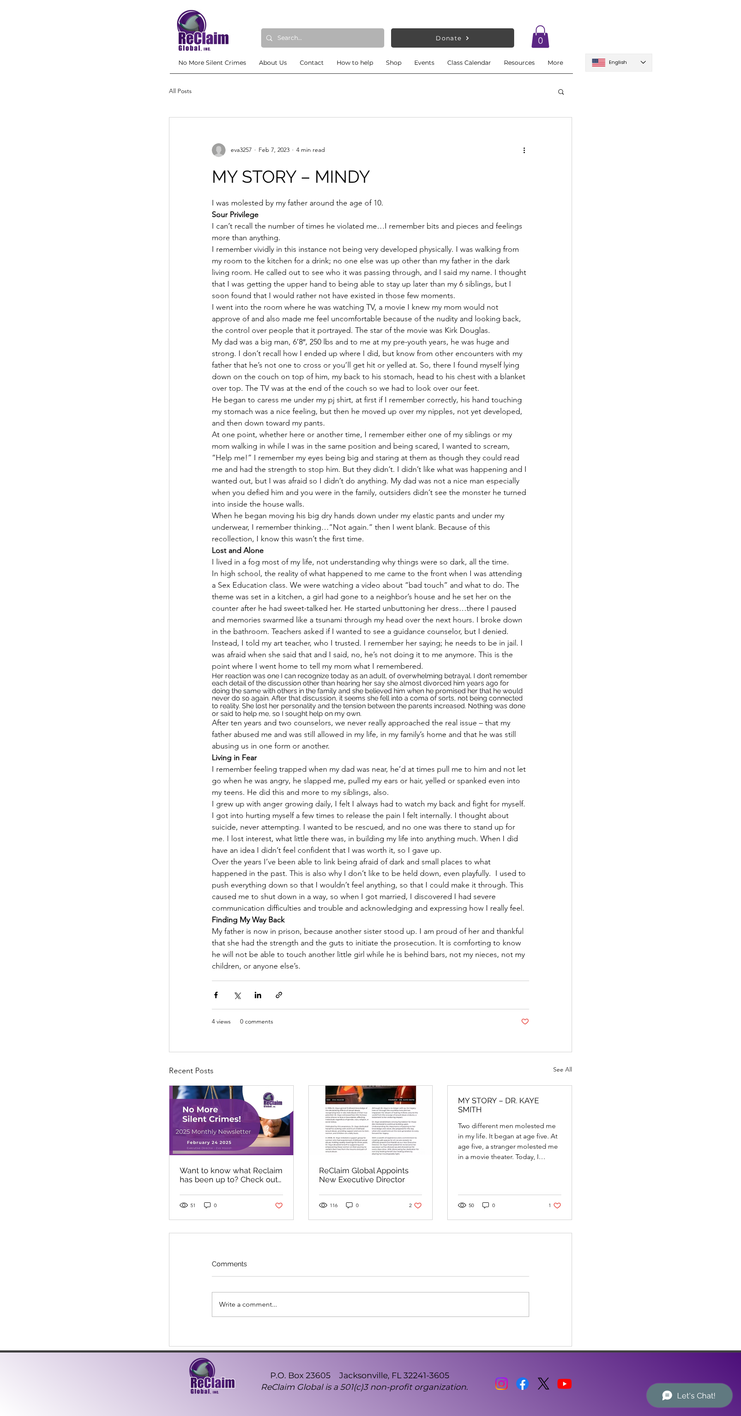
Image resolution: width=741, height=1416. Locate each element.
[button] (540, 36)
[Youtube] (564, 1383)
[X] (543, 1383)
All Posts (180, 91)
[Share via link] (279, 995)
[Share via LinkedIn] (258, 995)
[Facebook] (522, 1383)
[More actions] (524, 150)
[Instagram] (501, 1383)
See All (562, 1069)
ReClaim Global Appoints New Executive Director (364, 1175)
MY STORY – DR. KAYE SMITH (498, 1105)
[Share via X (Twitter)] (237, 995)
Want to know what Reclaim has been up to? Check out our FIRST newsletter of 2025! (231, 1175)
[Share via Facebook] (216, 995)
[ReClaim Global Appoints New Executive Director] (371, 1120)
